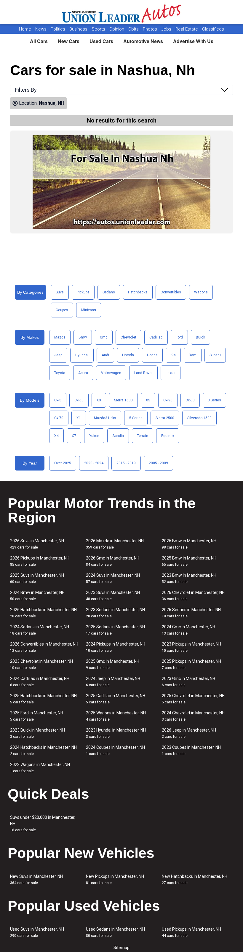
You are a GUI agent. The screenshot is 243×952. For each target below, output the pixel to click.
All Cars (39, 41)
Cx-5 (57, 400)
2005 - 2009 (158, 463)
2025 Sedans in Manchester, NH (115, 629)
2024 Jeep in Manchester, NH (113, 681)
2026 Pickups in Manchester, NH (39, 561)
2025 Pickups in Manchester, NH (191, 664)
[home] (122, 12)
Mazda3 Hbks (105, 418)
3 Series (214, 400)
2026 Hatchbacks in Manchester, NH (43, 612)
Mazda (59, 337)
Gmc (104, 337)
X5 (148, 400)
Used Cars (101, 41)
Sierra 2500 (165, 418)
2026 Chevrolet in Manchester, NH (193, 595)
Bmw (83, 337)
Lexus (170, 373)
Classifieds (213, 29)
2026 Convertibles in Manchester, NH (44, 647)
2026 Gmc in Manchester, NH (112, 561)
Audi (105, 355)
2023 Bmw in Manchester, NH (189, 578)
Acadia (118, 436)
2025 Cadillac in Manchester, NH (115, 698)
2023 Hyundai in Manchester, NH (116, 733)
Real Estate (187, 29)
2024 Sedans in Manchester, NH (39, 629)
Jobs (166, 29)
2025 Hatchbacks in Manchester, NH (43, 698)
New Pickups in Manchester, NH (115, 879)
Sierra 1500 (123, 400)
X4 (56, 436)
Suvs (60, 292)
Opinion (117, 29)
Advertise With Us (193, 41)
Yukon (94, 436)
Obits (134, 29)
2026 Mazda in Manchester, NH (115, 543)
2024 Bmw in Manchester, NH (37, 595)
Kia (173, 355)
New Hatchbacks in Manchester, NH (194, 879)
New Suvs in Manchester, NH (36, 879)
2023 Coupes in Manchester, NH (191, 750)
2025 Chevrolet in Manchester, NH (193, 698)
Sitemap (121, 947)
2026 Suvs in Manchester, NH (37, 543)
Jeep (58, 355)
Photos (150, 29)
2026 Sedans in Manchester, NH (191, 612)
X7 (74, 436)
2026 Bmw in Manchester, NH (189, 543)
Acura (83, 373)
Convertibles (171, 292)
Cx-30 (190, 400)
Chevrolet (128, 337)
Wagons (201, 292)
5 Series (136, 418)
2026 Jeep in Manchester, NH (189, 733)
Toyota (59, 373)
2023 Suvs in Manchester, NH (113, 595)
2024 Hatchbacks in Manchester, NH (43, 750)
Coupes (62, 310)
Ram (192, 355)
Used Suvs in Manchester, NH (37, 932)
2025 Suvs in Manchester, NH (37, 578)
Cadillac (156, 337)
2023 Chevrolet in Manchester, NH (41, 664)
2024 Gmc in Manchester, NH (188, 629)
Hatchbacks (138, 292)
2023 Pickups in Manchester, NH (191, 647)
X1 (78, 418)
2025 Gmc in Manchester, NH (112, 664)
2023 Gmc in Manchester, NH (188, 681)
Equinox (167, 436)
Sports (99, 29)
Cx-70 (58, 418)
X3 (99, 400)
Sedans (109, 292)
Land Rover (143, 373)
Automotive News (143, 41)
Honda (152, 355)
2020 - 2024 (93, 463)
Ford (179, 337)
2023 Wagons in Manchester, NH (40, 767)
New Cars (68, 41)
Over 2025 (62, 463)
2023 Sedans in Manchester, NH (115, 612)
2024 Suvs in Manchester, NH (113, 578)
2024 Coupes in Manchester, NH (115, 750)
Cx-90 (167, 400)
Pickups (83, 292)
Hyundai (82, 355)
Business (79, 29)
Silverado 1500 (199, 418)
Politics (58, 29)
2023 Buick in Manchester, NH (37, 733)
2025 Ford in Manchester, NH (36, 716)
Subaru (215, 355)
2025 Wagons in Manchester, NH (116, 716)
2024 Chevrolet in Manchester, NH (193, 716)
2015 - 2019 (126, 463)
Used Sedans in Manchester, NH (115, 932)
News (41, 29)
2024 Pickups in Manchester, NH (115, 647)
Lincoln (128, 355)
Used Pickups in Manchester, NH (191, 932)
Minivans (88, 310)
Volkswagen (111, 373)
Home (25, 29)
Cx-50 (79, 400)
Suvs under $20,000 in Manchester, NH (42, 823)
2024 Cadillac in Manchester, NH (39, 681)
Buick (200, 337)
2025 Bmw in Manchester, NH (189, 561)
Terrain (142, 436)
